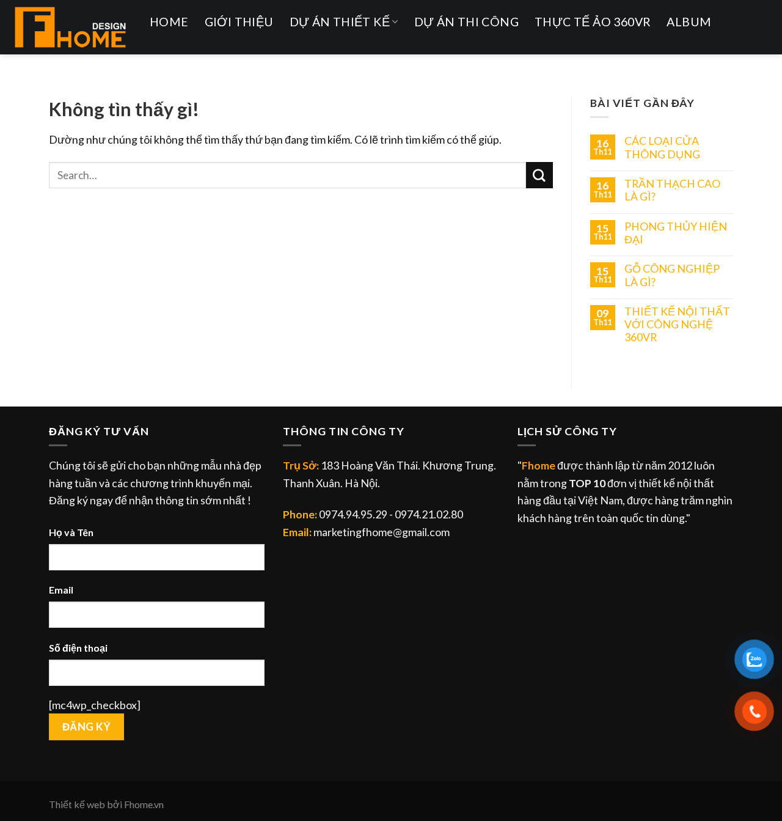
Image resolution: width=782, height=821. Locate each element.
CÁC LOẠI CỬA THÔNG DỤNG (662, 147)
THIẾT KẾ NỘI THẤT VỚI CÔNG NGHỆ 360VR (677, 324)
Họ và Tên (71, 532)
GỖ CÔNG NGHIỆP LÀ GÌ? (672, 275)
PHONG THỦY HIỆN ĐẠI (675, 233)
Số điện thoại (78, 647)
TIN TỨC (184, 68)
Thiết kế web (77, 804)
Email (61, 589)
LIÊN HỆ (249, 68)
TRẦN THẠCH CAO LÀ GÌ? (672, 190)
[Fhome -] (70, 27)
